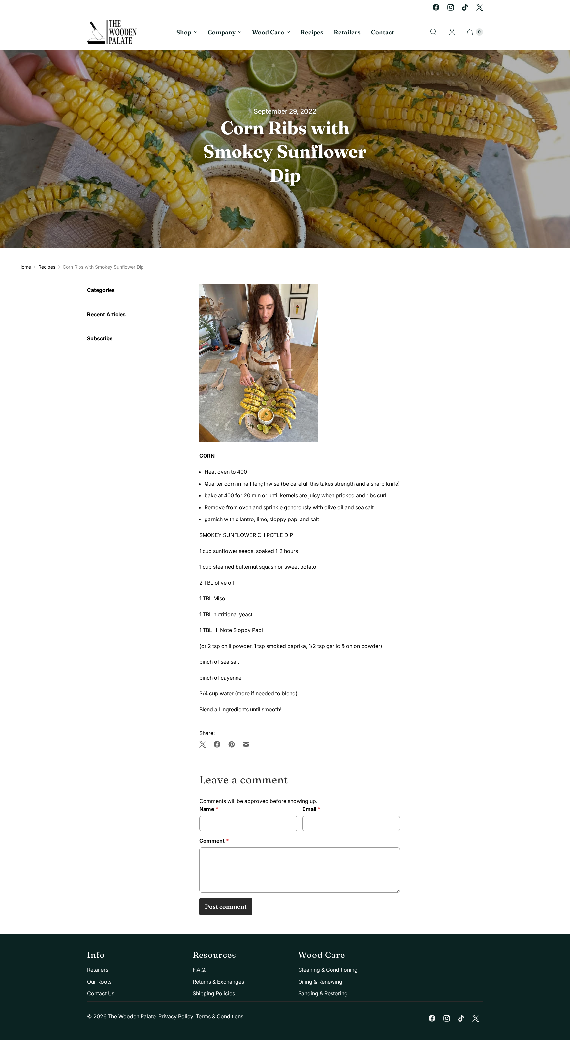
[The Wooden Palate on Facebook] (436, 7)
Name (208, 809)
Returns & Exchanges (218, 981)
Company (222, 32)
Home (24, 267)
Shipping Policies (214, 993)
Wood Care (268, 32)
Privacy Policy (175, 1016)
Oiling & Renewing (320, 981)
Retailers (347, 32)
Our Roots (99, 981)
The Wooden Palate (132, 1016)
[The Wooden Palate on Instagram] (450, 7)
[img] (204, 744)
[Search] (433, 32)
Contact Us (100, 993)
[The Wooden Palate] (112, 32)
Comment (214, 840)
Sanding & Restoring (323, 993)
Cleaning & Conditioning (328, 969)
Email (311, 809)
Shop (183, 32)
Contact (382, 32)
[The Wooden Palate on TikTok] (465, 7)
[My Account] (452, 32)
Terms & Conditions (219, 1016)
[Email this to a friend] (246, 744)
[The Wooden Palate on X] (479, 7)
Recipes (312, 32)
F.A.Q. (199, 969)
